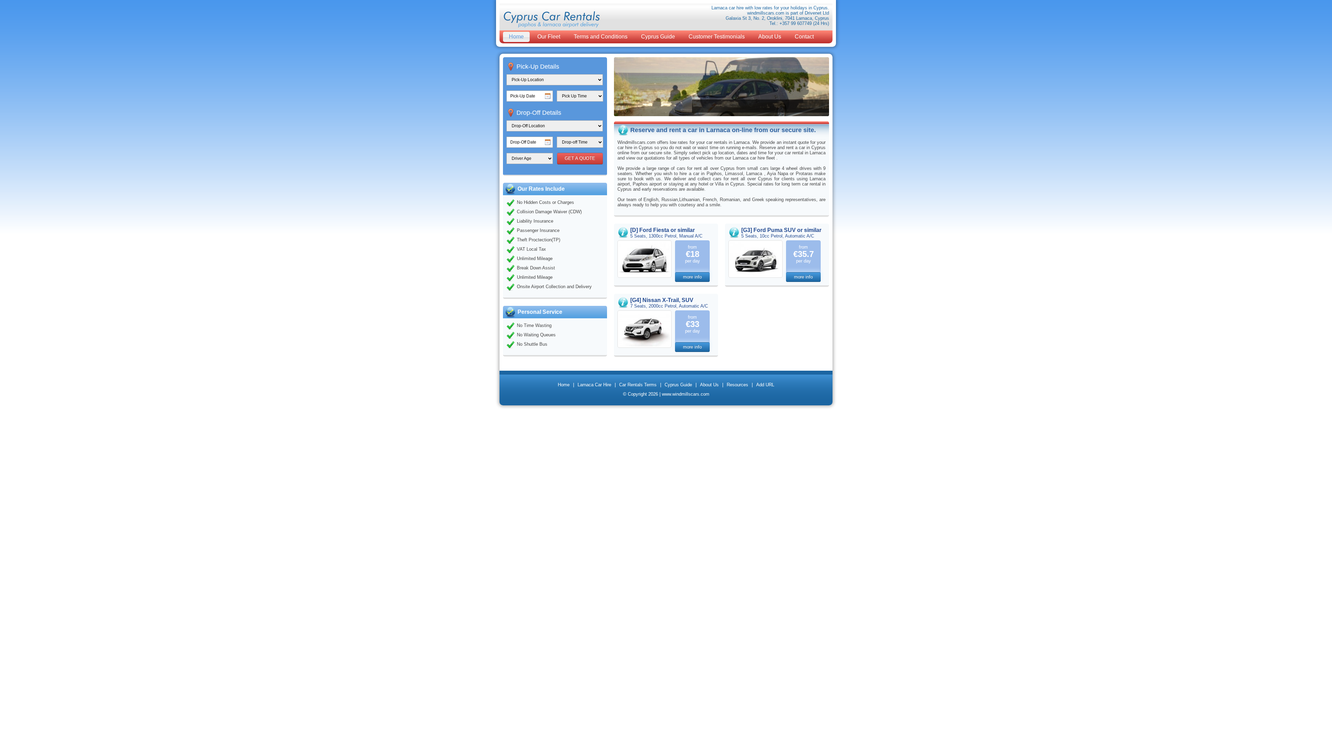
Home (516, 37)
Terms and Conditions (600, 37)
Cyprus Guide (658, 37)
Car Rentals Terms (638, 384)
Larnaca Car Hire (594, 384)
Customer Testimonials (717, 37)
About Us (769, 37)
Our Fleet (548, 37)
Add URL (765, 384)
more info (692, 276)
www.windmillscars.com (685, 394)
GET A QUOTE (580, 158)
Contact (804, 37)
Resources (737, 384)
